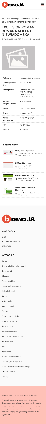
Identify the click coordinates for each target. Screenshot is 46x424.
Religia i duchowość (10, 331)
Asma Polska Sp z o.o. (24, 175)
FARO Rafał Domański (24, 151)
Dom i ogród (7, 271)
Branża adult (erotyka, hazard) (14, 266)
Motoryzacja (7, 301)
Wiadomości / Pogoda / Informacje (16, 366)
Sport (4, 346)
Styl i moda (6, 351)
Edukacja (5, 276)
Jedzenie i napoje (9, 291)
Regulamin (6, 246)
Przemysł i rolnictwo (10, 321)
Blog (4, 237)
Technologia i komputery (30, 78)
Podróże (5, 311)
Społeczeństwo (8, 341)
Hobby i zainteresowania (11, 286)
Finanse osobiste (8, 281)
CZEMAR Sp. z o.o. (23, 163)
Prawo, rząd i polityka (10, 316)
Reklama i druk (8, 326)
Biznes (4, 261)
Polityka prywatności (11, 241)
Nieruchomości (8, 306)
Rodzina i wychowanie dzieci (13, 336)
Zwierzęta (5, 376)
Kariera (4, 296)
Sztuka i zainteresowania (11, 356)
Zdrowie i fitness (8, 371)
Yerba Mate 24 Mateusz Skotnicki (25, 188)
